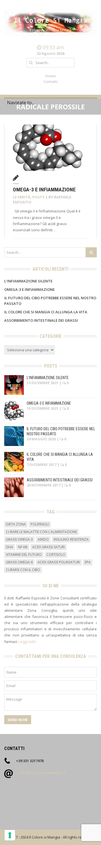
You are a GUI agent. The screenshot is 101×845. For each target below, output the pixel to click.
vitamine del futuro (24, 554)
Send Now (18, 719)
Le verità (21, 197)
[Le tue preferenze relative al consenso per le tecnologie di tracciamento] (9, 835)
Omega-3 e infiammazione (44, 189)
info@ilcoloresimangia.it (42, 772)
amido (43, 539)
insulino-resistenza (71, 539)
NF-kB (22, 547)
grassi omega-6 (19, 562)
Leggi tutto (27, 641)
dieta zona (16, 524)
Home (50, 75)
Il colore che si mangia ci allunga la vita (45, 311)
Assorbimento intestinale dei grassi (41, 320)
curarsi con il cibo (23, 569)
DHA (9, 547)
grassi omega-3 (19, 539)
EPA (88, 562)
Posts (38, 197)
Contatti (50, 81)
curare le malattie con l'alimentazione (41, 531)
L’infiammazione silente (28, 281)
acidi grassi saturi (48, 547)
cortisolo (56, 554)
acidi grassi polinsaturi (59, 562)
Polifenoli (40, 524)
